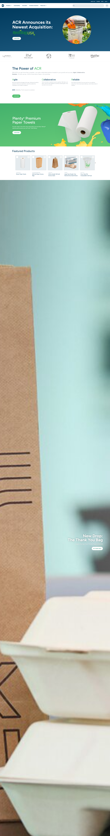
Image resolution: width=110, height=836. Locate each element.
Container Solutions (33, 5)
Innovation (24, 5)
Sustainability (17, 5)
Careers (98, 1)
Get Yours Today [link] (90, 548)
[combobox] (88, 5)
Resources (42, 5)
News (102, 1)
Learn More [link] (9, 38)
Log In (106, 1)
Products (8, 5)
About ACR (93, 1)
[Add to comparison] (17, 157)
